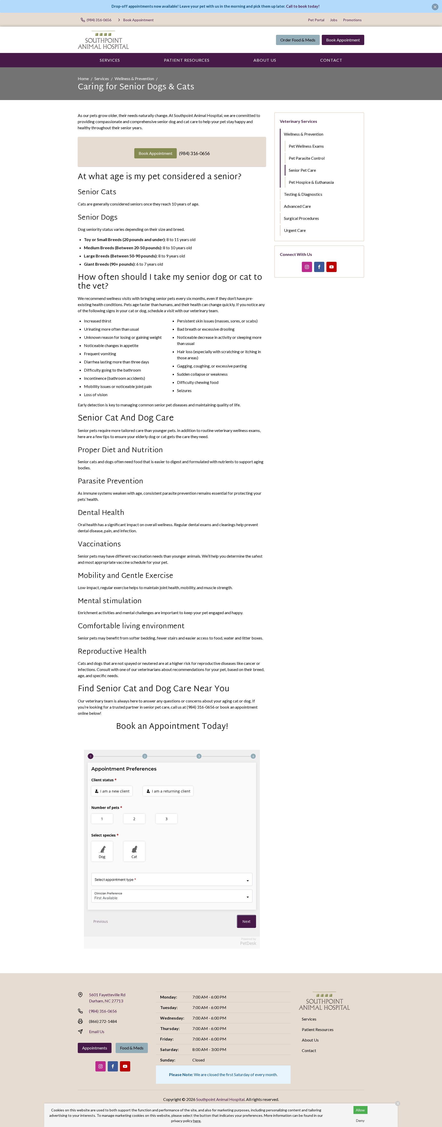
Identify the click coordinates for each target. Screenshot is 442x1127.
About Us (264, 60)
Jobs (333, 20)
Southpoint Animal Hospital (220, 1099)
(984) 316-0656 (194, 153)
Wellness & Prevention (134, 78)
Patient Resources (186, 60)
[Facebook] (319, 267)
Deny (360, 1120)
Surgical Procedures (301, 218)
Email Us (96, 1031)
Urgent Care (295, 230)
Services (110, 60)
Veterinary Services (298, 121)
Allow (360, 1110)
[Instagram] (307, 267)
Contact (331, 60)
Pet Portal (316, 20)
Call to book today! (303, 6)
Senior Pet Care (302, 170)
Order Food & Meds (297, 39)
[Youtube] (331, 267)
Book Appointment (343, 39)
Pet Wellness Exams (306, 146)
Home (83, 78)
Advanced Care (297, 206)
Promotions (352, 20)
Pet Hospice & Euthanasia (311, 182)
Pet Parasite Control (307, 158)
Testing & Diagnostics (303, 194)
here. (197, 1121)
